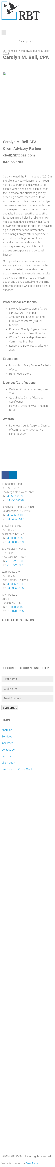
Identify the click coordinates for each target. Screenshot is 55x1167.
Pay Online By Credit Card (17, 769)
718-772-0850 (14, 561)
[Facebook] (5, 475)
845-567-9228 (15, 500)
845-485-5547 (15, 519)
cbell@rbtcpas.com (19, 155)
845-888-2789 (15, 542)
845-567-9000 (14, 496)
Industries (7, 743)
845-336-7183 (14, 584)
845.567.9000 (15, 162)
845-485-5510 (14, 515)
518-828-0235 (15, 611)
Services (7, 736)
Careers (6, 756)
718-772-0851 (15, 565)
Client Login (8, 762)
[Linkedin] (13, 475)
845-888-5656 (14, 538)
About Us (7, 730)
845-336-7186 (15, 588)
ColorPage (32, 1163)
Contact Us (8, 749)
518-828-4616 (14, 607)
